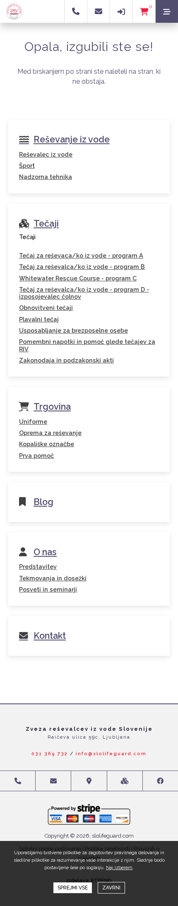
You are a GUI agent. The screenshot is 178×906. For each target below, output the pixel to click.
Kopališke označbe (46, 443)
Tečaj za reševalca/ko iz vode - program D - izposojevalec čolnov (84, 293)
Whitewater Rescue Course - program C (78, 278)
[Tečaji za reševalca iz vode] (89, 248)
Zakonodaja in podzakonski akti (66, 360)
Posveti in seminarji (48, 589)
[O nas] (89, 559)
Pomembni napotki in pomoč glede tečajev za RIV (87, 345)
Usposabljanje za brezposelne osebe (73, 330)
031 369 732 (49, 753)
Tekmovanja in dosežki (53, 578)
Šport (27, 165)
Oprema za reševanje (50, 432)
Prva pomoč (36, 455)
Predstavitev (38, 566)
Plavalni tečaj (39, 319)
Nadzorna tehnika (45, 176)
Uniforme (33, 421)
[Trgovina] (89, 414)
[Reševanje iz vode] (89, 147)
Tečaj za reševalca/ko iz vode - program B (82, 266)
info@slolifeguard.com (111, 753)
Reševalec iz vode (45, 154)
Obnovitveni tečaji (46, 307)
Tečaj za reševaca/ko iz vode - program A (81, 255)
